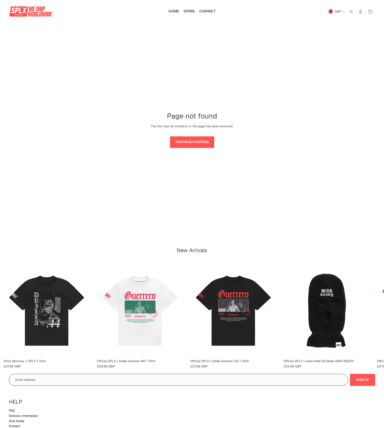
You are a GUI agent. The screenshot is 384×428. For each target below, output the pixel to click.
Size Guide (16, 421)
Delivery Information (23, 416)
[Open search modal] (351, 11)
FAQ (12, 410)
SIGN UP (362, 380)
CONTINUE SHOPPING (192, 142)
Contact (14, 426)
